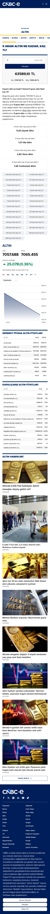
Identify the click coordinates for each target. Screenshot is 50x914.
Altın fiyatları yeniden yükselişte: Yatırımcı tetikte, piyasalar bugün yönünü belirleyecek (24, 692)
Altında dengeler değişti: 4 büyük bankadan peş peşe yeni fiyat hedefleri (24, 656)
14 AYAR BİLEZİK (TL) (10, 399)
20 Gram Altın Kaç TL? (13, 212)
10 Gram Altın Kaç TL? (37, 206)
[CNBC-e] (11, 4)
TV (3, 834)
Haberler (29, 806)
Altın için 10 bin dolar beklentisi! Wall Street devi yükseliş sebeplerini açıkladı (24, 582)
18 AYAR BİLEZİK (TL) (10, 407)
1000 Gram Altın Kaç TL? (13, 238)
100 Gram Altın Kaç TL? (13, 233)
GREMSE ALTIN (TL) (10, 411)
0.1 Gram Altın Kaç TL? (37, 174)
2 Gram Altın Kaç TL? (36, 185)
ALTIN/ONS (7, 343)
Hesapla (25, 66)
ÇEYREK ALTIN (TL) (10, 394)
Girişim (28, 823)
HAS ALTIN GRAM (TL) (11, 363)
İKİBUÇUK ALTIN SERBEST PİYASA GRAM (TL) (19, 419)
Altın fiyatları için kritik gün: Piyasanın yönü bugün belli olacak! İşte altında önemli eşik (24, 768)
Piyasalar (25, 28)
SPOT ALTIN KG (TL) (10, 368)
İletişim (28, 844)
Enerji (28, 819)
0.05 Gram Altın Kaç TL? (13, 174)
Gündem (5, 847)
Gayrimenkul (7, 841)
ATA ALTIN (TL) (8, 403)
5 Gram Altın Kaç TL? (13, 196)
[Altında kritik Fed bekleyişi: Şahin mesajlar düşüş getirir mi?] (25, 472)
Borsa (15, 38)
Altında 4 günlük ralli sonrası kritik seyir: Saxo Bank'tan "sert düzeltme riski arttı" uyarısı (22, 730)
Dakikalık (7, 280)
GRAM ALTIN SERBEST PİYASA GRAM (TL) (17, 351)
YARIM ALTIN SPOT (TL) (11, 448)
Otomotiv (5, 837)
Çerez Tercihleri (32, 847)
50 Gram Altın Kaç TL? (37, 217)
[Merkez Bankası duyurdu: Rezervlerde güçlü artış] (25, 602)
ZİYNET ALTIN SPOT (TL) (12, 444)
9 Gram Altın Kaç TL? (13, 206)
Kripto (32, 38)
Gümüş (5, 38)
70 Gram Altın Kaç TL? (37, 222)
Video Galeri (30, 830)
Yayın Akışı (30, 812)
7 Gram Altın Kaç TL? (13, 201)
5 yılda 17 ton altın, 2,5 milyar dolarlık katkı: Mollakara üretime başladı (21, 546)
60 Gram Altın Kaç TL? (13, 222)
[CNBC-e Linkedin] (18, 798)
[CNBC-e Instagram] (13, 798)
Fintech (5, 830)
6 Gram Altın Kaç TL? (36, 196)
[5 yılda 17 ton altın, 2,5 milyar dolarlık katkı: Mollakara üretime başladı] (25, 518)
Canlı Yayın (30, 809)
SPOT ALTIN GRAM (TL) (11, 347)
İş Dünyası (30, 826)
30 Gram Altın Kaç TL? (37, 212)
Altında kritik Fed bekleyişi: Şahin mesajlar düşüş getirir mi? (20, 487)
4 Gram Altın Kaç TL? (36, 190)
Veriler (28, 816)
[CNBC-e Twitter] (8, 798)
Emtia (42, 38)
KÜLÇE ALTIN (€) (9, 415)
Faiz (4, 826)
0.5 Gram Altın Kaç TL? (36, 180)
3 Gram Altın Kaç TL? (13, 190)
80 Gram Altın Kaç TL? (13, 228)
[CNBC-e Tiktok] (28, 798)
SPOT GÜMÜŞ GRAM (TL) (12, 355)
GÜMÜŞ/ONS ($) (9, 376)
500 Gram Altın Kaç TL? (36, 233)
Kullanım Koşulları (32, 834)
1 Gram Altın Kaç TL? (13, 185)
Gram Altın (26, 110)
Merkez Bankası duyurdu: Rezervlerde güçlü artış (24, 619)
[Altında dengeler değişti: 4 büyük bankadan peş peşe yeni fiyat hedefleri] (25, 639)
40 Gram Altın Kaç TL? (13, 217)
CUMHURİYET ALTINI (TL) (12, 372)
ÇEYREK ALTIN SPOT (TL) (12, 440)
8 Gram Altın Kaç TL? (36, 201)
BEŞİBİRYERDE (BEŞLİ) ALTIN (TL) (15, 431)
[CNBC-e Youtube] (23, 798)
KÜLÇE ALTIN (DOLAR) (11, 359)
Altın (25, 32)
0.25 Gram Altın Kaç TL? (13, 180)
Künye (28, 841)
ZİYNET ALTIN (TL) (10, 435)
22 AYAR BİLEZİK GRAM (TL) (13, 423)
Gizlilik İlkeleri (31, 837)
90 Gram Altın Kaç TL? (37, 228)
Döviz (24, 38)
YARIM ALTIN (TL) (9, 427)
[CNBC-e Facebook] (3, 798)
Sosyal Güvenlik (8, 844)
